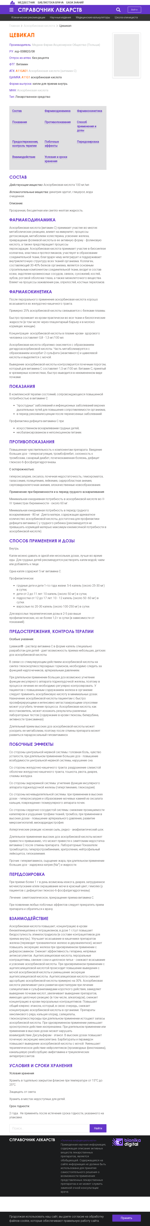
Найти (98, 1128)
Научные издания (60, 17)
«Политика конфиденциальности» (78, 1140)
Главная (14, 26)
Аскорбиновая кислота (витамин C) (52, 71)
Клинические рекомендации (28, 17)
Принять (126, 1218)
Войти (134, 9)
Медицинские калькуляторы (93, 17)
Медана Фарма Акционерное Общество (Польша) (66, 45)
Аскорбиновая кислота (39, 26)
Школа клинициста (126, 17)
